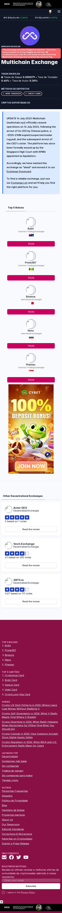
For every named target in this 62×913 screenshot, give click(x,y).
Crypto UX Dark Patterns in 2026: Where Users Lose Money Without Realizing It (29, 707)
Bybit (31, 228)
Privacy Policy (28, 892)
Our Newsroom (11, 824)
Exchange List (19, 182)
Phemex (30, 364)
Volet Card (11, 689)
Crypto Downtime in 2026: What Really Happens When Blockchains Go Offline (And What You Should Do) (30, 725)
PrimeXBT (30, 262)
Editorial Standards (13, 829)
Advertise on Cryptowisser (17, 838)
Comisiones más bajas (14, 761)
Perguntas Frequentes (15, 791)
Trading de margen (12, 770)
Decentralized (10, 756)
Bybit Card (11, 680)
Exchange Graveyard (19, 171)
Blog (4, 805)
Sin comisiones (10, 765)
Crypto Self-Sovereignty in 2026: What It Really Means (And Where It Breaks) (29, 715)
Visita (31, 243)
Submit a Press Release (15, 843)
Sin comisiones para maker (17, 775)
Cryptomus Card (14, 675)
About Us (7, 819)
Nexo (31, 330)
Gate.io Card (12, 684)
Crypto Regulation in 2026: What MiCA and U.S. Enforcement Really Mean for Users (29, 744)
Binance (30, 296)
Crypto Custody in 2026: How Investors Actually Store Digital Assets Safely (30, 735)
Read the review (31, 529)
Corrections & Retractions (17, 833)
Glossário (7, 795)
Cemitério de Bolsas (13, 810)
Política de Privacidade (15, 800)
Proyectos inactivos (13, 814)
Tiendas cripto (10, 780)
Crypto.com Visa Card (17, 694)
